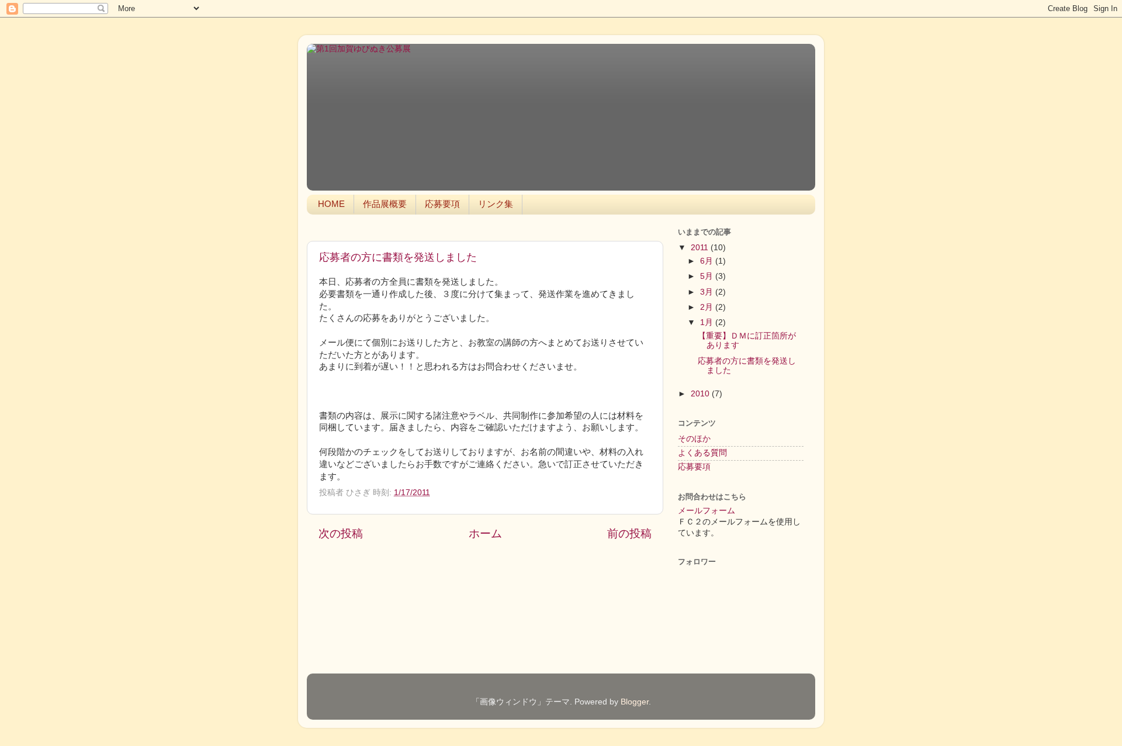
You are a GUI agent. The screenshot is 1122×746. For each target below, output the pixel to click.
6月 (707, 261)
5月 (707, 276)
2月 (707, 307)
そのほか (694, 438)
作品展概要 (385, 204)
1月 (707, 322)
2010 (701, 393)
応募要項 (442, 204)
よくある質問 (702, 452)
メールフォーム (706, 510)
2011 (701, 247)
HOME (331, 204)
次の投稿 (340, 533)
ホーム (485, 533)
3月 (707, 292)
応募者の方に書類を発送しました (398, 257)
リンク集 (495, 204)
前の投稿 (629, 533)
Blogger (635, 701)
